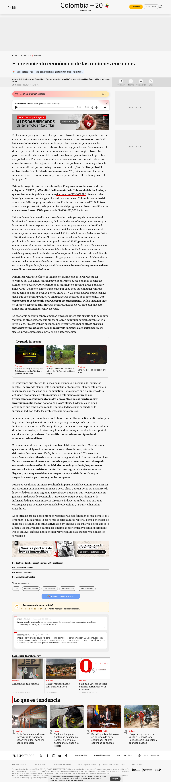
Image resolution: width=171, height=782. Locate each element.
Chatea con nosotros (150, 755)
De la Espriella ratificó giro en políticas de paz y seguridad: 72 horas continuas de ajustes (105, 738)
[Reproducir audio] (16, 107)
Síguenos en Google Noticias (62, 596)
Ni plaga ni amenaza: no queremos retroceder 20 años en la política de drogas (60, 371)
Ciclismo (132, 731)
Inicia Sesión (151, 7)
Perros (56, 731)
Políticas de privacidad (62, 764)
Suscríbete (136, 7)
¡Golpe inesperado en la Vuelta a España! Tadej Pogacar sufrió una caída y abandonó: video (143, 738)
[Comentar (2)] (141, 81)
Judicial (19, 731)
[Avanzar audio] (97, 107)
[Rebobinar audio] (92, 107)
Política (105, 731)
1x (101, 107)
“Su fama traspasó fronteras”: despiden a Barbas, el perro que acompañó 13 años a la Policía (66, 740)
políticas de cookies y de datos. (72, 780)
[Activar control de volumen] (105, 107)
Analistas (18, 366)
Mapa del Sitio (81, 755)
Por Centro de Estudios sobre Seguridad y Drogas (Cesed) (37, 563)
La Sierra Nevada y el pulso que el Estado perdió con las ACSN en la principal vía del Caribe (28, 371)
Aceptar (115, 779)
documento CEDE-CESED (71, 194)
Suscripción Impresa (101, 755)
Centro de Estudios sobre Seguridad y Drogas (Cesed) (36, 79)
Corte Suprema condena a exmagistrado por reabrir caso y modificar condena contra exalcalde (30, 738)
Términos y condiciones (87, 764)
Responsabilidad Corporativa (114, 764)
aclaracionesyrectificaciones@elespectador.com (92, 773)
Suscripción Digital (124, 755)
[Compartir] (121, 81)
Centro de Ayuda (40, 764)
